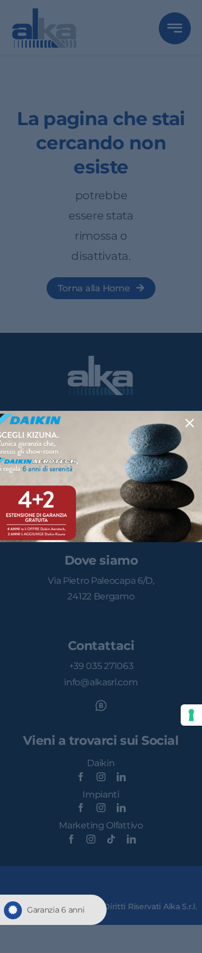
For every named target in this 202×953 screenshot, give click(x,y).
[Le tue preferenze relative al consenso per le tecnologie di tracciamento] (191, 715)
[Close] (189, 423)
